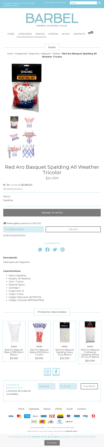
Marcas (40, 34)
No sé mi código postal (14, 235)
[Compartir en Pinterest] (62, 249)
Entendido (52, 443)
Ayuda (66, 34)
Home (10, 34)
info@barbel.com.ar (11, 5)
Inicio (10, 53)
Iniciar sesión (61, 2)
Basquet (46, 53)
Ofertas (53, 34)
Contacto (79, 34)
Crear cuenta (49, 2)
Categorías (25, 34)
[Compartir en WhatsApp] (40, 249)
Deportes (34, 53)
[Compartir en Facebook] (47, 249)
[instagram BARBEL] (47, 371)
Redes (56, 53)
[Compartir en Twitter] (55, 249)
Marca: (6, 196)
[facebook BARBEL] (56, 371)
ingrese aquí (71, 431)
